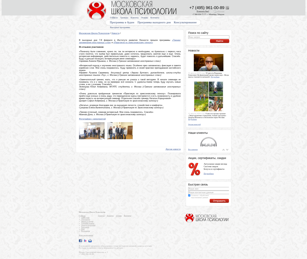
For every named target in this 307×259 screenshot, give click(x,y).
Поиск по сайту (198, 32)
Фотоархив (85, 231)
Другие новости (173, 149)
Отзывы (144, 17)
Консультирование (185, 22)
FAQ (83, 229)
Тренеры (124, 17)
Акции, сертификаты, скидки (207, 158)
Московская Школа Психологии (94, 33)
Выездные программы (120, 27)
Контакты (154, 17)
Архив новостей (194, 124)
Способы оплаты (87, 223)
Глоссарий (85, 227)
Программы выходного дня (154, 22)
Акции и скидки (87, 221)
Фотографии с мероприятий (92, 119)
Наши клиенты (198, 132)
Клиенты (135, 17)
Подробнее (215, 77)
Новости (115, 33)
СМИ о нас (85, 217)
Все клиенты (193, 149)
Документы (85, 219)
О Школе (114, 17)
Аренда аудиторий (88, 225)
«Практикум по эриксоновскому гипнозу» (133, 42)
